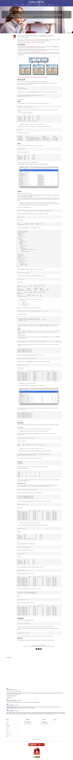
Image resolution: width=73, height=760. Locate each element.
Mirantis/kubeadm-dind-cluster (38, 52)
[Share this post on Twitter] (36, 649)
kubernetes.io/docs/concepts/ (41, 51)
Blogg (39, 4)
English (57, 4)
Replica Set (56, 199)
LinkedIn (30, 17)
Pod (18, 200)
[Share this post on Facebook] (38, 649)
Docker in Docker (31, 41)
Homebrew (19, 84)
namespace (29, 207)
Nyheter (44, 4)
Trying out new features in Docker (38, 42)
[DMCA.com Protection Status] (36, 757)
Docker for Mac (30, 54)
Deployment (25, 198)
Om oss (17, 4)
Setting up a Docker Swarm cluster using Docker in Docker (34, 48)
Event (35, 4)
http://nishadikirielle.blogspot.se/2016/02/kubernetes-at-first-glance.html (33, 77)
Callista (7, 719)
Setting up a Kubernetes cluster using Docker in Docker (35, 36)
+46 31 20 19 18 (45, 724)
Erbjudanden (29, 4)
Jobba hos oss (51, 4)
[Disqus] (36, 673)
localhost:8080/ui (34, 162)
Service (39, 198)
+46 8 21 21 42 (28, 724)
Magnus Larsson (25, 37)
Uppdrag (22, 4)
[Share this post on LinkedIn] (41, 649)
